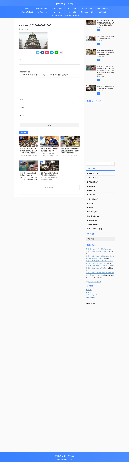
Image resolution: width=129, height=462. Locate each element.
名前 (21, 99)
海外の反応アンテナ (41, 8)
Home (27, 8)
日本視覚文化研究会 (102, 8)
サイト (22, 116)
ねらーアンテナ (72, 8)
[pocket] (47, 52)
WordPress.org (91, 297)
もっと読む (50, 187)
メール (22, 107)
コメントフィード (91, 295)
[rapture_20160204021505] (52, 52)
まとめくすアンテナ (56, 8)
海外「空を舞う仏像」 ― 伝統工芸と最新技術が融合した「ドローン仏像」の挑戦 (28, 151)
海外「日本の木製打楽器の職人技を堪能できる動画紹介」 (49, 174)
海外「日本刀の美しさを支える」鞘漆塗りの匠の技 (49, 150)
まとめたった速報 (87, 8)
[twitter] (37, 52)
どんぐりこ (57, 12)
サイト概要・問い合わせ (72, 16)
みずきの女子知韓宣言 (27, 12)
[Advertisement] (100, 132)
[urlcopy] (61, 52)
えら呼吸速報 (102, 12)
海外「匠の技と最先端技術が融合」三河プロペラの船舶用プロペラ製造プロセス (70, 151)
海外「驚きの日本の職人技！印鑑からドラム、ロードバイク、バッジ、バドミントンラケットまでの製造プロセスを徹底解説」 (28, 177)
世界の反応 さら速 (64, 3)
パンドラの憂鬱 (72, 12)
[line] (56, 52)
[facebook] (42, 52)
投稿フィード (90, 292)
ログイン (89, 290)
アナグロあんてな (42, 12)
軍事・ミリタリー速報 (87, 12)
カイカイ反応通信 (57, 16)
